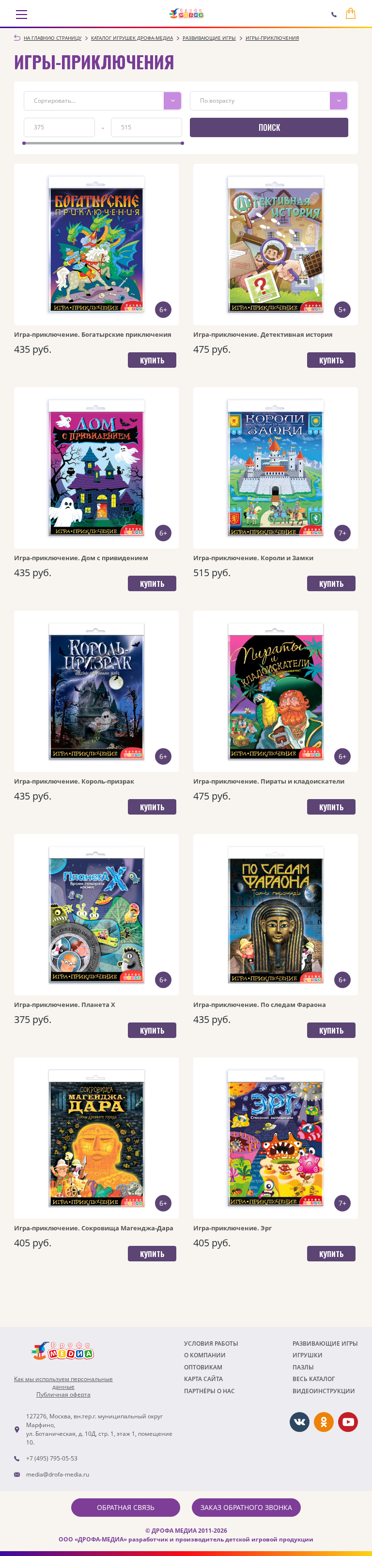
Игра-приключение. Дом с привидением (81, 557)
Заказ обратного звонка (246, 1507)
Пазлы (303, 1367)
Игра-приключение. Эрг (232, 1228)
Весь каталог (314, 1379)
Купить (152, 360)
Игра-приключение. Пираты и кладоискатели (268, 781)
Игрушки (308, 1355)
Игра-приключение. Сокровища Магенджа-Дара (93, 1228)
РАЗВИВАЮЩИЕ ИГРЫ (325, 1343)
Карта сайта (203, 1379)
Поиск (269, 127)
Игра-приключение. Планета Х (64, 1004)
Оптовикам (203, 1367)
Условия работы (211, 1343)
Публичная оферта (63, 1395)
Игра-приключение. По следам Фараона (259, 1004)
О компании (205, 1355)
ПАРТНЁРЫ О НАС (209, 1391)
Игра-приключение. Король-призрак (74, 781)
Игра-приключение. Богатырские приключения (92, 334)
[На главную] (186, 13)
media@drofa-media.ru (57, 1474)
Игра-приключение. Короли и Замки (253, 557)
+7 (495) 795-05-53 (52, 1458)
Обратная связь (126, 1507)
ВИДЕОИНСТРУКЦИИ (324, 1391)
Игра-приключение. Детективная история (263, 334)
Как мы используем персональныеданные (63, 1383)
